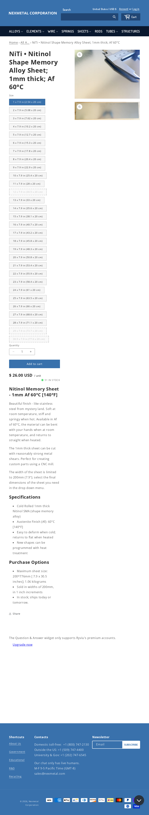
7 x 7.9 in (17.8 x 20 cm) (27, 151)
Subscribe (131, 744)
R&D (12, 768)
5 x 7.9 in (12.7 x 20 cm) (27, 134)
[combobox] (89, 17)
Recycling (15, 776)
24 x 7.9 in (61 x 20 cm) (27, 290)
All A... (25, 43)
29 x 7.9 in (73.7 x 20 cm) (30, 331)
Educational (17, 760)
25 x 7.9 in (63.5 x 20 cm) (28, 298)
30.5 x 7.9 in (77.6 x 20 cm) (31, 339)
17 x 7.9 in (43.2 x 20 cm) (28, 232)
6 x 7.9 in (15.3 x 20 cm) (27, 142)
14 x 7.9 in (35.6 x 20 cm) (28, 208)
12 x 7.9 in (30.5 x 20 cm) (30, 192)
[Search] (114, 17)
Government (17, 751)
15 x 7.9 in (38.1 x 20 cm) (28, 216)
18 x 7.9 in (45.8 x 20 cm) (28, 240)
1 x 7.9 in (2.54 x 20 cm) (27, 102)
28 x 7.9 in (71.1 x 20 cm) (28, 322)
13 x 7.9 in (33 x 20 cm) (27, 200)
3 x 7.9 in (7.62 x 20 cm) (27, 118)
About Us (15, 743)
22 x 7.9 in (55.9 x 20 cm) (28, 273)
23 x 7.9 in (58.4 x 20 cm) (28, 281)
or (129, 9)
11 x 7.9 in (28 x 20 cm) (27, 183)
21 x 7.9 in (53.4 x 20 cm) (28, 265)
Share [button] (16, 613)
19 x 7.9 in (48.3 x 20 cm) (28, 249)
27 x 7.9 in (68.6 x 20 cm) (28, 314)
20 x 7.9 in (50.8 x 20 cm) (28, 257)
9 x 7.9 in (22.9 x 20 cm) (27, 167)
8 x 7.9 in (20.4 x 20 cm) (27, 159)
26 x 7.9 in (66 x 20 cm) (27, 306)
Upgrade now (23, 645)
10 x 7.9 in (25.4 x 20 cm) (28, 175)
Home (13, 43)
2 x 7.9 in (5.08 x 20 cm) (27, 110)
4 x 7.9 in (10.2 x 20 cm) (27, 126)
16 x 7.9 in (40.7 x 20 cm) (28, 224)
